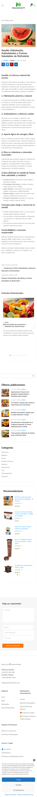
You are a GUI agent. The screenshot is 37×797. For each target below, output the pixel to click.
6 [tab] (20, 355)
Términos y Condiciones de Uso (25, 794)
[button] (34, 760)
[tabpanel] (18, 317)
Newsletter (5, 704)
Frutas (13, 60)
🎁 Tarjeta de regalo (27, 713)
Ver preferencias (18, 790)
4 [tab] (16, 355)
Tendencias (5, 467)
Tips (2, 470)
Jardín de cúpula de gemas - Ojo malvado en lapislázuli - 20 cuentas (24, 499)
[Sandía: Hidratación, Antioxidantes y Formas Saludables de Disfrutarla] (3, 64)
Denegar (18, 785)
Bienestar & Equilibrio (27, 703)
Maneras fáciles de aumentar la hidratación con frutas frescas (14, 325)
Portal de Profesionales (9, 734)
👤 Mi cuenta (6, 749)
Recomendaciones (7, 708)
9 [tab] (26, 355)
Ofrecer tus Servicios (8, 731)
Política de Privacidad (10, 794)
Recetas (4, 464)
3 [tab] (14, 355)
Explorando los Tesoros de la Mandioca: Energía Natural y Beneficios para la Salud (20, 394)
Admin (6, 60)
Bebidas (4, 455)
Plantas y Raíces (7, 461)
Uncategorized (6, 473)
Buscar (33, 376)
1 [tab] (10, 355)
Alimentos (5, 452)
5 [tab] (18, 355)
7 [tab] (22, 355)
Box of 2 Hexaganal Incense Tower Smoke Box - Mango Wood (23, 541)
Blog (3, 701)
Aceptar (18, 780)
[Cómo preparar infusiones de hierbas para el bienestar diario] (5, 434)
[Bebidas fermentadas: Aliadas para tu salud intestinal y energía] (5, 413)
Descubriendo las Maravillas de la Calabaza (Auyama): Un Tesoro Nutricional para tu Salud (22, 424)
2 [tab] (12, 355)
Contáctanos (5, 753)
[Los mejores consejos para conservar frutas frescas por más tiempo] (5, 403)
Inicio (3, 697)
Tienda (22, 699)
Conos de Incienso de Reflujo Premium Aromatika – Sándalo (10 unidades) (24, 514)
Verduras (4, 476)
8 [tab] (24, 355)
